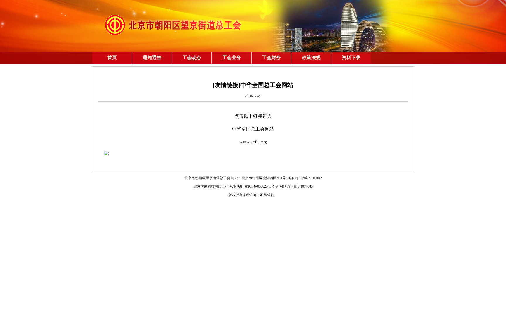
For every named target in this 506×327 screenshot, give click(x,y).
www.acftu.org (253, 141)
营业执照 (237, 186)
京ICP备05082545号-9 (261, 186)
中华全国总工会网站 (253, 128)
